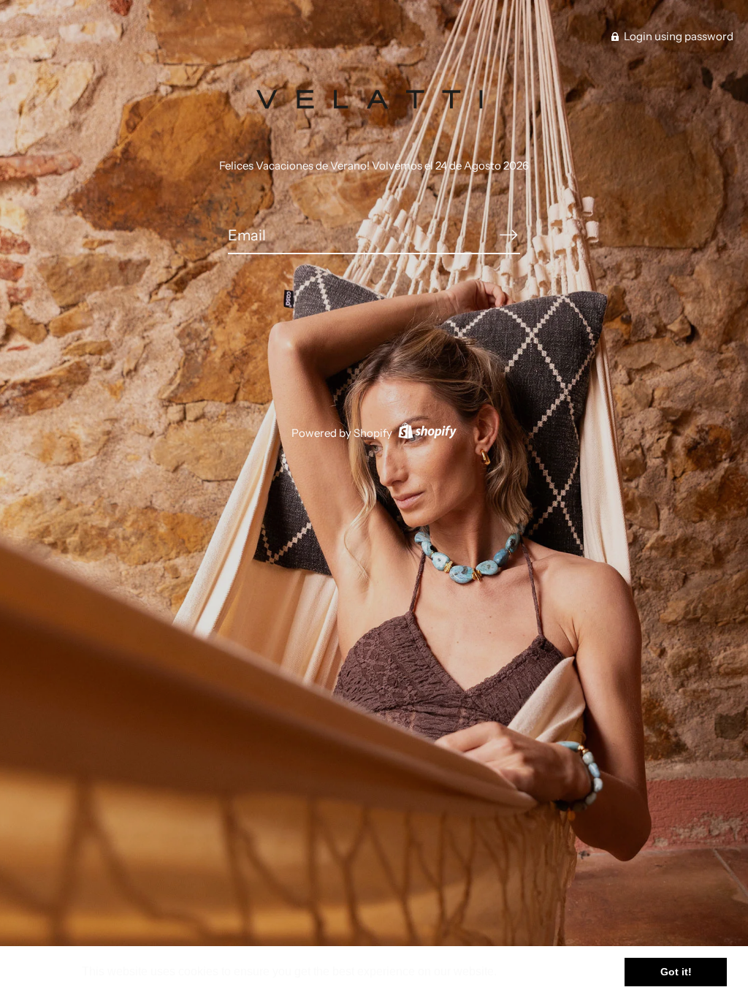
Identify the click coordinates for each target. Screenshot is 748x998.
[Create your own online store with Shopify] (425, 433)
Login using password (677, 36)
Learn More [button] (532, 971)
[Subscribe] (508, 235)
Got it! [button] (676, 972)
